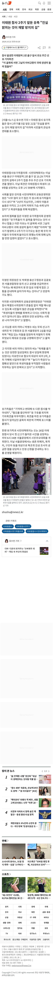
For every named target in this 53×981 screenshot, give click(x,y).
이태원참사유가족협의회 (13, 531)
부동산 (19, 917)
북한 (33, 912)
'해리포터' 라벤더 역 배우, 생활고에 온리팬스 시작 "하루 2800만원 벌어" (24, 802)
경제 (33, 907)
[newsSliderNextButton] (49, 771)
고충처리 (46, 939)
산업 (6, 917)
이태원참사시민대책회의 (37, 531)
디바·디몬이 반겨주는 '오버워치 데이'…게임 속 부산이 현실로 (20, 550)
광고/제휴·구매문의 (20, 939)
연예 (4, 841)
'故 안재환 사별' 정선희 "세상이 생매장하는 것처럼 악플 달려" (24, 779)
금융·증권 (46, 912)
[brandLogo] (6, 3)
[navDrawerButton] (49, 3)
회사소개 (7, 939)
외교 (20, 912)
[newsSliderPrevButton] (42, 771)
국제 (46, 907)
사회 (4, 16)
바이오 (46, 917)
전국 (6, 912)
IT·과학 (33, 917)
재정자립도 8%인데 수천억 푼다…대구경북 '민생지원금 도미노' (24, 826)
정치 (6, 907)
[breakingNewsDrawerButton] (44, 3)
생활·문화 (7, 923)
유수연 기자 (10, 37)
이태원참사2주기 (23, 526)
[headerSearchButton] (39, 3)
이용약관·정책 (35, 939)
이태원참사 (7, 526)
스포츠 (5, 874)
